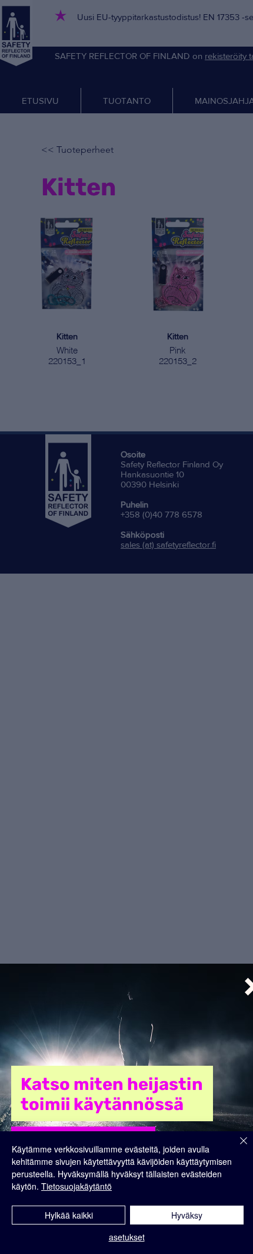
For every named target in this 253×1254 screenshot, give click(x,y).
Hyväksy (186, 1215)
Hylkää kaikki (69, 1215)
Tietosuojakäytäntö (76, 1186)
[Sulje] (236, 1148)
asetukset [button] (127, 1237)
